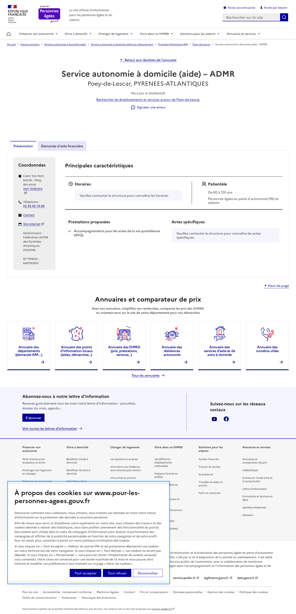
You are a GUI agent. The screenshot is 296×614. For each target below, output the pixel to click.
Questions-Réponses (254, 507)
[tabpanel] (148, 213)
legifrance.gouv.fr (216, 578)
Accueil (8, 33)
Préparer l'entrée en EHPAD (166, 475)
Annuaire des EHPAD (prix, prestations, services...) (124, 351)
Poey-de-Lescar (201, 44)
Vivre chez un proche (123, 477)
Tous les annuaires (145, 375)
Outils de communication (39, 597)
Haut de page (278, 286)
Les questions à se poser (124, 459)
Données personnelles (187, 592)
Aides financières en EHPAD (166, 486)
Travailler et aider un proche (211, 483)
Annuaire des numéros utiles (267, 349)
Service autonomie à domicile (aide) (65, 44)
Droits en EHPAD (164, 521)
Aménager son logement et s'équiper (37, 471)
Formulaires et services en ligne (257, 497)
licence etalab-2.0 (162, 608)
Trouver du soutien (210, 466)
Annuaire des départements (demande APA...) (29, 351)
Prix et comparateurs (154, 592)
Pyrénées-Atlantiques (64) (173, 44)
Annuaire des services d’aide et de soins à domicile (219, 351)
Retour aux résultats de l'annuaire (150, 60)
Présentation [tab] (23, 146)
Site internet (31, 224)
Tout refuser (117, 573)
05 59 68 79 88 (34, 206)
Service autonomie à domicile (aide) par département (122, 44)
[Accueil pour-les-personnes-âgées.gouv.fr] (49, 14)
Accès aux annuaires (241, 7)
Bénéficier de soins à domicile (78, 471)
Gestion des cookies (220, 592)
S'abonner (33, 417)
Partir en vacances (209, 492)
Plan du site (30, 592)
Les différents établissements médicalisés (163, 462)
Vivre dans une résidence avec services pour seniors (125, 468)
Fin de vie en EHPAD (166, 528)
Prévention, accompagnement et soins (167, 499)
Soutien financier (209, 459)
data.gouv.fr (245, 578)
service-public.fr (184, 578)
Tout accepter (85, 573)
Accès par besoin (275, 7)
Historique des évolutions (99, 597)
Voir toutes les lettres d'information (49, 428)
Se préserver (206, 474)
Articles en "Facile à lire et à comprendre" (257, 479)
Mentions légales (108, 592)
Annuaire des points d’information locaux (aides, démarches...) (76, 351)
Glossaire (247, 515)
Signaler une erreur (151, 107)
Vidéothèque (250, 470)
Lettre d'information (254, 488)
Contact (29, 215)
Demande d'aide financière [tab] (62, 146)
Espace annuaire (30, 44)
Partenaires (69, 597)
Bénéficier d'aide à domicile (77, 460)
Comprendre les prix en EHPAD (168, 511)
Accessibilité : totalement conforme (67, 592)
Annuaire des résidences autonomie (172, 351)
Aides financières (76, 481)
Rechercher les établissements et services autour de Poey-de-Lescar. (148, 99)
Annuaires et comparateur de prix (254, 460)
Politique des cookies (253, 592)
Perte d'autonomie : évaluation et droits (34, 460)
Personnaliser (148, 573)
